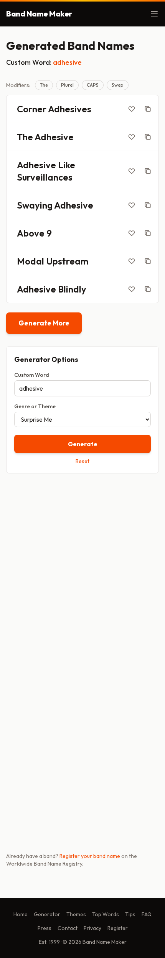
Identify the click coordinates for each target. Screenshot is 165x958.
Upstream (67, 261)
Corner (31, 109)
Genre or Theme (35, 406)
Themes (76, 914)
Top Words (105, 914)
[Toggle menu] (154, 13)
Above (31, 233)
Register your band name (89, 856)
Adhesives (69, 109)
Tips (130, 914)
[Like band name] (131, 109)
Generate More (43, 323)
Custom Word (31, 374)
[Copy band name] (147, 109)
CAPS (93, 85)
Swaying (35, 205)
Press (44, 928)
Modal (30, 261)
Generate (82, 444)
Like (66, 165)
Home (20, 914)
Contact (68, 928)
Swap (118, 85)
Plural (67, 85)
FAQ (147, 914)
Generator (47, 914)
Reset (82, 461)
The (44, 85)
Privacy (92, 928)
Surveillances (45, 177)
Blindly (72, 289)
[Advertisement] (82, 568)
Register (117, 928)
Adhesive (54, 137)
